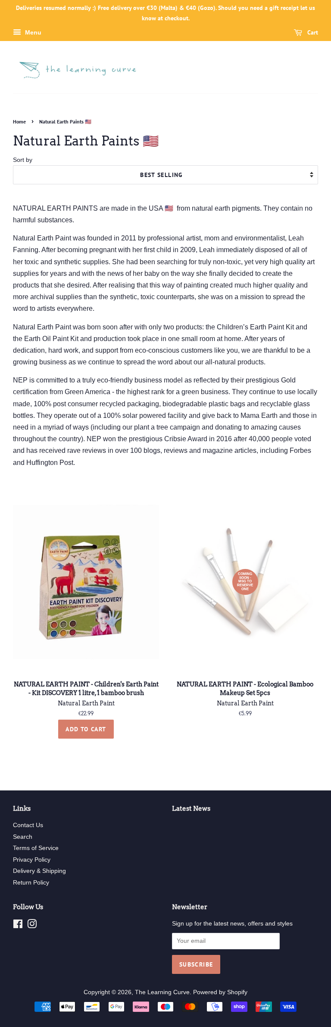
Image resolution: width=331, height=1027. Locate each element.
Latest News (191, 808)
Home (19, 121)
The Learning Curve (162, 992)
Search (22, 837)
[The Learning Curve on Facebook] (18, 926)
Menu (32, 32)
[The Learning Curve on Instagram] (32, 926)
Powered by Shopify (220, 992)
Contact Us (28, 825)
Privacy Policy (31, 859)
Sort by (22, 159)
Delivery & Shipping (39, 871)
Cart (312, 32)
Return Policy (31, 882)
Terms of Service (36, 848)
